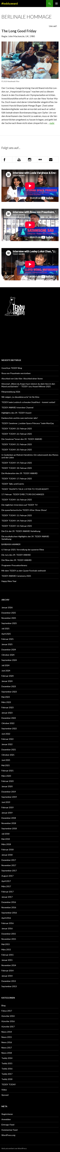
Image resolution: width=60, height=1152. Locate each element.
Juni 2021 (5, 760)
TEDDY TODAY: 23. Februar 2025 (16, 428)
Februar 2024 (7, 676)
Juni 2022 (5, 733)
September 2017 (9, 870)
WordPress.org (8, 1135)
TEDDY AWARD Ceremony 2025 (16, 576)
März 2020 (6, 776)
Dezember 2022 (8, 718)
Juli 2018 (5, 833)
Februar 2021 (7, 770)
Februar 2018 (7, 849)
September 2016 (9, 912)
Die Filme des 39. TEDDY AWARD (16, 560)
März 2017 (6, 886)
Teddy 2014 (6, 1058)
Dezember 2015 (8, 933)
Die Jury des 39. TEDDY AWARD (16, 555)
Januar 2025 (7, 644)
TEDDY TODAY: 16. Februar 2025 (16, 499)
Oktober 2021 (7, 755)
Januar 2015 (7, 960)
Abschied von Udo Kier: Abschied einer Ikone (22, 378)
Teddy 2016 (6, 1068)
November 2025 (8, 618)
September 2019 (9, 797)
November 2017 (8, 865)
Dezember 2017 (8, 860)
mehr (52, 123)
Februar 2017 (7, 891)
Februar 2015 (7, 954)
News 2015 (6, 1037)
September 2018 (9, 828)
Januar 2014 (7, 976)
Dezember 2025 (8, 612)
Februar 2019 (7, 807)
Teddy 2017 (6, 1074)
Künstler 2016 (8, 1021)
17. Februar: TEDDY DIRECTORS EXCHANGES (23, 494)
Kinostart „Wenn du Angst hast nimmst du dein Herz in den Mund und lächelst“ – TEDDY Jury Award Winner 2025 (28, 385)
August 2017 (7, 876)
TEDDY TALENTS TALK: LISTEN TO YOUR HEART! (25, 489)
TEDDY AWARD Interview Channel (17, 407)
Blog (3, 1005)
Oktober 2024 (7, 655)
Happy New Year (8, 581)
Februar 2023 (7, 707)
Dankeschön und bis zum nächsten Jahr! (19, 418)
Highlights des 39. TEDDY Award (16, 412)
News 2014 (6, 1032)
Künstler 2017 (8, 1026)
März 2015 (6, 949)
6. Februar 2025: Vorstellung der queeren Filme (22, 549)
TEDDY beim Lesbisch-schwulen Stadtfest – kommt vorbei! (28, 402)
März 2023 (6, 702)
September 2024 (9, 660)
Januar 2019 (7, 812)
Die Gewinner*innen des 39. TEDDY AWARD (21, 439)
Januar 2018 (7, 855)
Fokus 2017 (6, 1010)
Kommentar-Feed (9, 1130)
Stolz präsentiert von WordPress (14, 1148)
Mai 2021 (5, 765)
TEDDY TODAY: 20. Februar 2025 (16, 449)
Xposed (4, 1095)
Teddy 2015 (6, 1063)
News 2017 (6, 1047)
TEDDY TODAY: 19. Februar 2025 (16, 462)
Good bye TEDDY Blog (11, 368)
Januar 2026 (7, 607)
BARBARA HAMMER (11, 544)
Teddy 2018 (6, 1079)
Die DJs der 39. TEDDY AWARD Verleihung (20, 531)
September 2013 (9, 986)
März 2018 (6, 844)
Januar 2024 (7, 681)
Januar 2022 (7, 744)
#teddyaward (9, 3)
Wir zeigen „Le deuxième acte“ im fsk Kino (20, 397)
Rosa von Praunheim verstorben (16, 373)
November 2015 (8, 939)
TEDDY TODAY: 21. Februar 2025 (16, 444)
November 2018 (8, 823)
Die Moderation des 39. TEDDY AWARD (19, 473)
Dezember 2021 (8, 749)
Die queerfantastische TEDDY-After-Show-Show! (24, 510)
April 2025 (6, 633)
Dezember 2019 (8, 791)
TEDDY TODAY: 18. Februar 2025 (16, 468)
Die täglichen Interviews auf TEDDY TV (19, 505)
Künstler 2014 (8, 1016)
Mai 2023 (5, 697)
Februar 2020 (7, 781)
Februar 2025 (7, 639)
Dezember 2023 (8, 686)
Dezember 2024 (8, 649)
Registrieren (7, 1114)
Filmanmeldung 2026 (10, 391)
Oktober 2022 (7, 723)
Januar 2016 (7, 928)
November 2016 (8, 907)
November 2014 (8, 965)
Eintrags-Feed (7, 1124)
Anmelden (6, 1119)
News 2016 (6, 1042)
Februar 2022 (7, 739)
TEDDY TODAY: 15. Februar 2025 (16, 515)
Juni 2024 (5, 670)
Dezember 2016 (8, 902)
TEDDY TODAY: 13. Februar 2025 (16, 526)
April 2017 (6, 881)
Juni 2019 (5, 802)
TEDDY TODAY (8, 1084)
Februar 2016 (7, 923)
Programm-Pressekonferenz (14, 565)
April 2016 (6, 918)
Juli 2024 (5, 665)
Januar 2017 (7, 897)
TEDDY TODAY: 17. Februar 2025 (16, 478)
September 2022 (9, 728)
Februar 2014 (7, 970)
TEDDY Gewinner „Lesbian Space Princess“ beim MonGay (27, 423)
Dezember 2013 (8, 981)
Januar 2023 (7, 712)
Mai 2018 (5, 839)
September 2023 (9, 691)
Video (4, 1089)
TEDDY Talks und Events (12, 484)
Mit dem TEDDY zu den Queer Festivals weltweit (23, 570)
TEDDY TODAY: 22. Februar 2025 (16, 434)
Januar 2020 (7, 786)
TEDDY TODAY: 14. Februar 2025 (16, 520)
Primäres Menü (56, 3)
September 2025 (9, 623)
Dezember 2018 (8, 818)
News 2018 (6, 1053)
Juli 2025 (5, 628)
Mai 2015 (5, 944)
